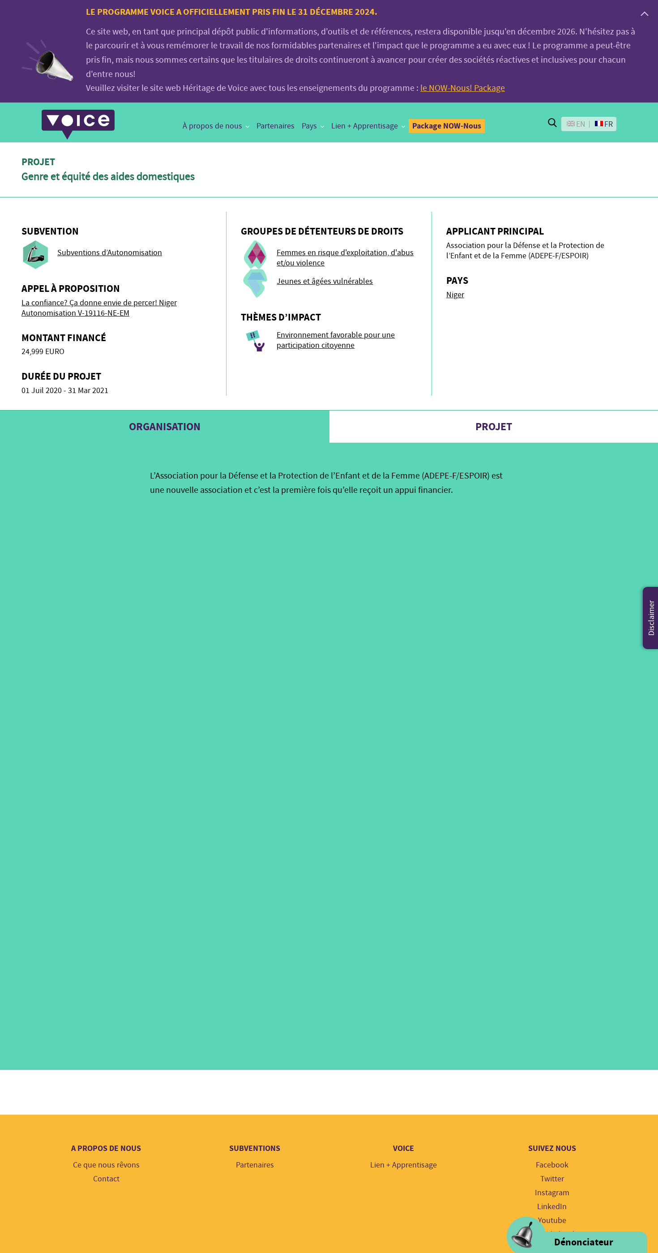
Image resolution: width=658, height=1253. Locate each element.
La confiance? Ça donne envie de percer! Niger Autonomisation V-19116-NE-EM (99, 308)
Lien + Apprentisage (364, 126)
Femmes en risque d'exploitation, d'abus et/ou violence (345, 258)
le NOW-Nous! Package (462, 88)
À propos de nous (212, 126)
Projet (493, 426)
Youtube (552, 1220)
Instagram (552, 1193)
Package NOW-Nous (446, 125)
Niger (455, 295)
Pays (309, 126)
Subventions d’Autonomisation (109, 253)
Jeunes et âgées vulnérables (325, 281)
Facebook (552, 1165)
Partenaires (275, 126)
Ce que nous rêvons (106, 1165)
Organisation (165, 426)
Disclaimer (651, 618)
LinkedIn (552, 1207)
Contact (106, 1179)
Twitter (552, 1179)
